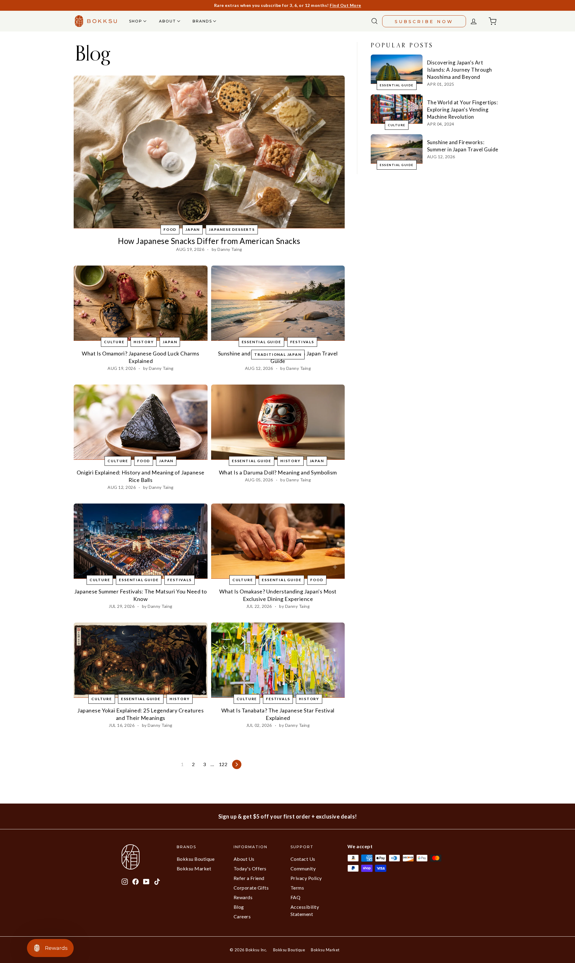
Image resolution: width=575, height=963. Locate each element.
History (144, 342)
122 (223, 764)
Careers (242, 916)
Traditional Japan (278, 354)
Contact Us (302, 859)
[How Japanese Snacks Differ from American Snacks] (209, 152)
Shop (136, 21)
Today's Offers (250, 868)
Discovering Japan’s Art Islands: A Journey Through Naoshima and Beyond (459, 69)
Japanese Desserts (232, 229)
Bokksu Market (194, 868)
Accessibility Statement (304, 910)
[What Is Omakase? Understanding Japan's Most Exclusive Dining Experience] (278, 541)
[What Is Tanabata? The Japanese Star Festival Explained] (278, 660)
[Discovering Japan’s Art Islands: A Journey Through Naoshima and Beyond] (397, 69)
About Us (244, 859)
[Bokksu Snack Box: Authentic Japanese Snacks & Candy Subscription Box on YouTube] (146, 880)
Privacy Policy (306, 878)
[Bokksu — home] (96, 21)
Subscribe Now (424, 21)
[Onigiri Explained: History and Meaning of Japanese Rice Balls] (141, 422)
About (168, 21)
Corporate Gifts (251, 887)
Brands (203, 21)
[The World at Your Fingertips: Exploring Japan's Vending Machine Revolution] (397, 108)
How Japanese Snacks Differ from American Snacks (209, 241)
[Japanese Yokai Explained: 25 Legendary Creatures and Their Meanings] (141, 660)
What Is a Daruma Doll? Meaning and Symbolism (278, 472)
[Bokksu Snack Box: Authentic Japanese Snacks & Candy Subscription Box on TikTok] (157, 880)
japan (192, 229)
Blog (239, 907)
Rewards (243, 897)
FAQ (295, 897)
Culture (114, 342)
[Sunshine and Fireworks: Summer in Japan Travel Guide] (278, 303)
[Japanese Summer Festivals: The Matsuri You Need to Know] (141, 541)
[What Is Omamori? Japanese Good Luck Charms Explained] (141, 303)
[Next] (236, 764)
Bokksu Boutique (196, 859)
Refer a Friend (249, 878)
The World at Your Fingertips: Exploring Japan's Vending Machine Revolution (462, 109)
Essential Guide (261, 342)
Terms (297, 887)
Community (303, 868)
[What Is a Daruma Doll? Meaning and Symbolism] (278, 422)
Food (170, 229)
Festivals (302, 342)
